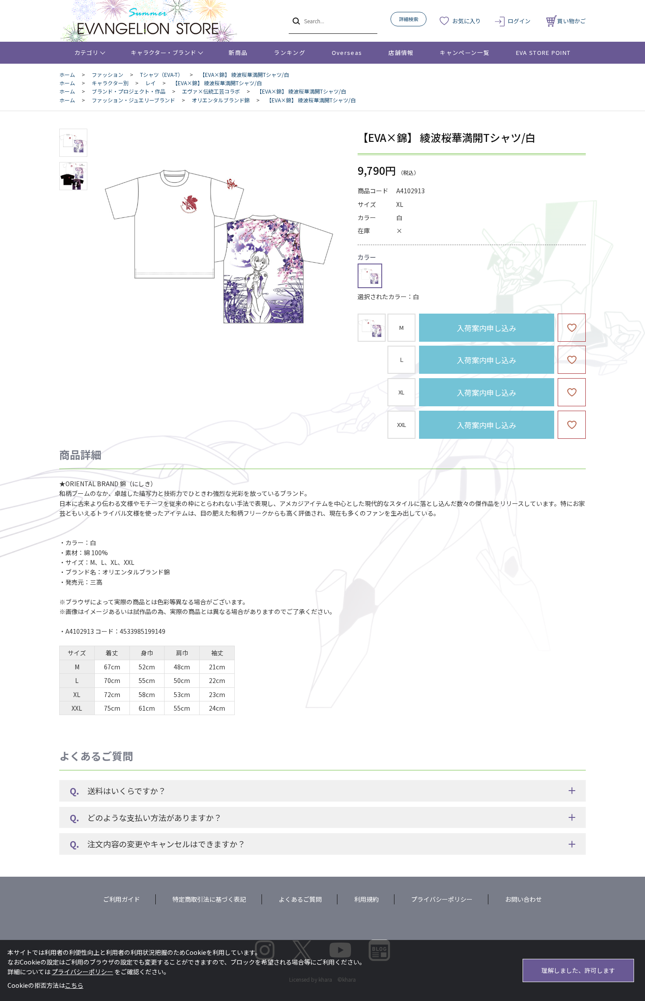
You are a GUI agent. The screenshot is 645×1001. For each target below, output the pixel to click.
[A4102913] (73, 143)
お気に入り (466, 21)
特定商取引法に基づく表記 (209, 899)
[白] (219, 243)
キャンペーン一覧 (464, 52)
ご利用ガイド (121, 899)
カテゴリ (87, 52)
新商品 (238, 52)
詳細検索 (408, 18)
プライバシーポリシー (442, 899)
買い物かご (571, 21)
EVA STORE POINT (543, 52)
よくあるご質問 (300, 899)
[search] (295, 20)
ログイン (519, 21)
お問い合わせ (523, 899)
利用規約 (366, 899)
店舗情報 (400, 52)
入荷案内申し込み (486, 327)
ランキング (289, 52)
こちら (74, 985)
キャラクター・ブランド (163, 52)
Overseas (347, 52)
